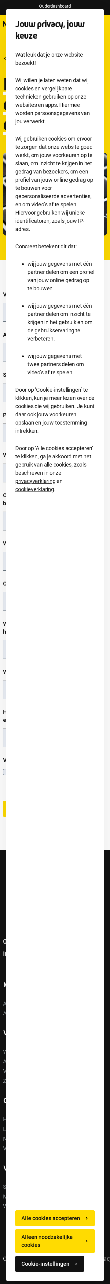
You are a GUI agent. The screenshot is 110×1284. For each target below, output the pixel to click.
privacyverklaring (35, 481)
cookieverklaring (34, 489)
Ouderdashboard (55, 6)
